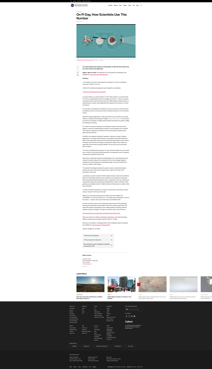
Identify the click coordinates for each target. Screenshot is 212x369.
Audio (108, 312)
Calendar (71, 331)
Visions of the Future (111, 317)
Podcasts (109, 313)
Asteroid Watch (110, 328)
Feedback (94, 366)
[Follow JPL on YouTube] (134, 316)
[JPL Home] (81, 5)
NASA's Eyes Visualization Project (113, 359)
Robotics (96, 340)
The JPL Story (73, 315)
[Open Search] (141, 5)
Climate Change (97, 335)
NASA (71, 366)
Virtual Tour (84, 329)
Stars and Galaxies (98, 313)
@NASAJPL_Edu (112, 217)
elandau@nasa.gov (87, 264)
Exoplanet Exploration (92, 357)
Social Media (109, 335)
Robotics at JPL (110, 320)
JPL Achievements (73, 317)
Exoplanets (96, 336)
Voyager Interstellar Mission (112, 360)
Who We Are (72, 308)
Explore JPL (72, 333)
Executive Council (73, 322)
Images (108, 308)
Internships (72, 313)
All (82, 313)
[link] (105, 40)
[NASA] (72, 5)
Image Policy (85, 366)
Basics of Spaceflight (74, 357)
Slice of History (110, 319)
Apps (108, 315)
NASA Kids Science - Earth (75, 359)
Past (83, 310)
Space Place (109, 357)
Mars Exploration (91, 359)
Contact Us (109, 339)
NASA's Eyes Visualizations (110, 330)
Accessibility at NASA (111, 337)
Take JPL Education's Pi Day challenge (85, 60)
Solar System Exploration (93, 360)
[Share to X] (77, 69)
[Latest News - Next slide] (138, 284)
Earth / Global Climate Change (76, 360)
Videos (108, 310)
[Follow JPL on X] (129, 316)
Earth (95, 310)
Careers (71, 312)
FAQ (90, 366)
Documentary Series (74, 319)
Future (83, 312)
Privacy (79, 366)
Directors (71, 310)
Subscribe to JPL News (99, 317)
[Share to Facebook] (77, 67)
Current (83, 308)
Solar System (97, 312)
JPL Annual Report (73, 320)
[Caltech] (129, 321)
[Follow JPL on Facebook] (126, 316)
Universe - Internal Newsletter (110, 333)
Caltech (75, 366)
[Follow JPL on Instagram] (131, 316)
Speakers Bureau (73, 329)
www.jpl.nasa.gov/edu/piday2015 (99, 74)
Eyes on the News (98, 315)
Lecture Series (73, 328)
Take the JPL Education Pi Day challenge (94, 92)
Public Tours (84, 328)
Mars (95, 331)
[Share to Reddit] (77, 72)
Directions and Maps (86, 331)
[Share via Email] (77, 75)
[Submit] (126, 309)
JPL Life (96, 328)
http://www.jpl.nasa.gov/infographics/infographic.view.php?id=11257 (101, 213)
